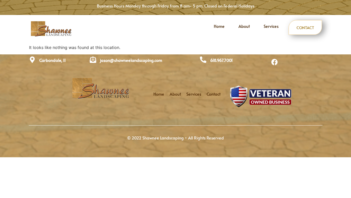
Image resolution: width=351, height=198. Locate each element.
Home (219, 26)
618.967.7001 (221, 60)
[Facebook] (274, 62)
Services (271, 26)
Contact (305, 27)
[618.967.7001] (203, 59)
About (244, 26)
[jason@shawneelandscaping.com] (93, 59)
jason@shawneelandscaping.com (131, 60)
